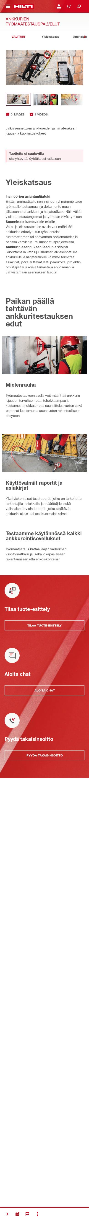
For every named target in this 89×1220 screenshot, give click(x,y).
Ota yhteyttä (18, 158)
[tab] (18, 36)
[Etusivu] (23, 6)
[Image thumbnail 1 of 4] (18, 99)
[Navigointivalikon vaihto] (8, 6)
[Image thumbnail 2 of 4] (45, 99)
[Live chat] (27, 1214)
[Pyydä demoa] (17, 1214)
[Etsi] (79, 6)
